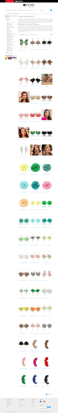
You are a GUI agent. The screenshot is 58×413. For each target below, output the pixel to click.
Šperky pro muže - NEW (9, 53)
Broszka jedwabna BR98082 (23, 368)
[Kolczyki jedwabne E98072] (46, 114)
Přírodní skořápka (9, 23)
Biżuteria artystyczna (10, 39)
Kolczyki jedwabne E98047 (46, 262)
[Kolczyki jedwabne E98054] (35, 309)
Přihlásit (45, 1)
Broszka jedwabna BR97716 (23, 209)
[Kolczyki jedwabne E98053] (23, 309)
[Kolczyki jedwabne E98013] (23, 238)
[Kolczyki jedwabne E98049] (35, 273)
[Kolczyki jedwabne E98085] (35, 149)
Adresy (32, 403)
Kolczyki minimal (9, 24)
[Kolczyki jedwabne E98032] (35, 291)
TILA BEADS (8, 28)
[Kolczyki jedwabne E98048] (23, 273)
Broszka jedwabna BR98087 (46, 386)
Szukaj (19, 401)
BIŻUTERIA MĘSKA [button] (14, 10)
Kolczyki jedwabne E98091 (34, 49)
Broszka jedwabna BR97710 (23, 174)
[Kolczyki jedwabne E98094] (23, 61)
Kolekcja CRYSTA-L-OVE (10, 35)
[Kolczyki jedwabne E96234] (23, 42)
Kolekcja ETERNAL (9, 47)
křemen (8, 25)
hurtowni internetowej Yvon (25, 18)
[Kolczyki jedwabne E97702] (46, 203)
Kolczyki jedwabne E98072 (46, 121)
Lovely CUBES (9, 32)
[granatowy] (14, 57)
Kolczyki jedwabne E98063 (46, 280)
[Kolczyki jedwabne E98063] (46, 273)
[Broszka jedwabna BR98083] (35, 361)
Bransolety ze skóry (10, 51)
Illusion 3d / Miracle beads (11, 41)
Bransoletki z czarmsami (10, 36)
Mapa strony (8, 401)
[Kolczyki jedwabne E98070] (23, 114)
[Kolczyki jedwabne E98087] (46, 149)
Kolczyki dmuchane (10, 38)
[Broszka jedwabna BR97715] (46, 185)
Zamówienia (33, 402)
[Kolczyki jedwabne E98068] (35, 97)
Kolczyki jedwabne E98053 (23, 315)
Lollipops (8, 42)
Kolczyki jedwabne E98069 (46, 103)
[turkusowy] (15, 57)
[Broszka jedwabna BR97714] (35, 185)
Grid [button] (50, 34)
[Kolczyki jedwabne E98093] (46, 42)
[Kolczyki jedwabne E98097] (23, 79)
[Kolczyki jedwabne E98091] (35, 42)
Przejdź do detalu (9, 1)
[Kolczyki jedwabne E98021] (46, 238)
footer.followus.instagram (44, 401)
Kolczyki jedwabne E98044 (23, 262)
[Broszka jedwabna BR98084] (46, 361)
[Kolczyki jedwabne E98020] (35, 238)
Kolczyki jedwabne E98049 (34, 280)
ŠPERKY (7, 17)
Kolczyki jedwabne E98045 (34, 262)
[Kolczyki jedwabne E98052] (46, 291)
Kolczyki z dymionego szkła (11, 33)
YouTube (42, 401)
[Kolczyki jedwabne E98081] (46, 326)
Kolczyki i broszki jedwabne (11, 21)
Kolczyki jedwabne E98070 (23, 121)
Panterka (8, 46)
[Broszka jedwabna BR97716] (23, 203)
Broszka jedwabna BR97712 (46, 174)
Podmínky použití (9, 403)
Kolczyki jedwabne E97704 (34, 227)
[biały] (13, 58)
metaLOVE (8, 29)
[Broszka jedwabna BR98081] (46, 344)
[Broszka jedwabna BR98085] (23, 379)
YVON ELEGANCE (9, 40)
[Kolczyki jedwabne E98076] (46, 132)
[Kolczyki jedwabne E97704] (35, 220)
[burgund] (10, 57)
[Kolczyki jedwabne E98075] (35, 132)
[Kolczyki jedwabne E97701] (35, 203)
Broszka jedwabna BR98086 (34, 386)
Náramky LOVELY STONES (10, 26)
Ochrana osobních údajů (10, 402)
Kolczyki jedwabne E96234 (23, 49)
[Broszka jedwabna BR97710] (23, 167)
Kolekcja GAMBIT (9, 37)
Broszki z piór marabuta (10, 45)
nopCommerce (12, 411)
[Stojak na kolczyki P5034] (46, 79)
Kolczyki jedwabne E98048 (23, 280)
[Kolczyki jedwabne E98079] (35, 326)
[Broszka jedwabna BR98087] (46, 379)
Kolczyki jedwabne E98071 (34, 121)
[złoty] (14, 58)
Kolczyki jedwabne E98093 (46, 49)
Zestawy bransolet (9, 34)
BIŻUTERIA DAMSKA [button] (9, 10)
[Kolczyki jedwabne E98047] (46, 256)
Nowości (20, 402)
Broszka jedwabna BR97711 (34, 174)
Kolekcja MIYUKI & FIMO (10, 43)
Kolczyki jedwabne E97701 (34, 209)
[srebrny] (15, 58)
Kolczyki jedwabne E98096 (46, 68)
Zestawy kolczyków (10, 48)
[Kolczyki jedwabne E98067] (23, 97)
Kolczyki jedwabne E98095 (34, 68)
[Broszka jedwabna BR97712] (46, 167)
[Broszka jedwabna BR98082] (23, 361)
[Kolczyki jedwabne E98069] (46, 97)
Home (6, 13)
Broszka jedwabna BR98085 (23, 386)
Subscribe (41, 408)
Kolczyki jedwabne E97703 (23, 227)
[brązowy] (8, 58)
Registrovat (42, 1)
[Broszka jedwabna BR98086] (35, 379)
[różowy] (13, 57)
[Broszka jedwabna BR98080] (35, 344)
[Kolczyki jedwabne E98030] (23, 291)
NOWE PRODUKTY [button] (20, 10)
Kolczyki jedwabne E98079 (34, 333)
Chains (8, 22)
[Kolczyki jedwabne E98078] (23, 326)
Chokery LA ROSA (9, 44)
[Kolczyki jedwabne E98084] (23, 149)
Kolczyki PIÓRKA (9, 30)
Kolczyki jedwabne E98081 (46, 333)
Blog (19, 403)
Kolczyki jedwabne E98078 (23, 333)
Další (51, 394)
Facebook (40, 401)
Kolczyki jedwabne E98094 (23, 68)
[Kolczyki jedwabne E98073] (23, 132)
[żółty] (6, 57)
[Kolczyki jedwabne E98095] (35, 61)
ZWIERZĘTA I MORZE (9, 50)
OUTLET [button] (34, 10)
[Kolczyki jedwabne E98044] (23, 256)
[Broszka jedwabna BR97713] (23, 185)
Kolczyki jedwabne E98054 (34, 315)
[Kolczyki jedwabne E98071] (35, 114)
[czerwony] (8, 57)
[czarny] (10, 58)
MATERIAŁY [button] (24, 10)
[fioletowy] (11, 57)
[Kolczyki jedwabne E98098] (35, 79)
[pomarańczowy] (7, 57)
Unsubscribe (45, 408)
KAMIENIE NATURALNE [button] (29, 10)
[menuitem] (9, 10)
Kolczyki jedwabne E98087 (46, 156)
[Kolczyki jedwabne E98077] (46, 309)
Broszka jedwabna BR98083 (34, 368)
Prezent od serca (9, 31)
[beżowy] (7, 58)
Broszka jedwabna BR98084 (46, 368)
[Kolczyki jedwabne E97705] (46, 220)
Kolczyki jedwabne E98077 (46, 315)
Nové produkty (8, 19)
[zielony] (6, 58)
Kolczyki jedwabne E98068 (34, 103)
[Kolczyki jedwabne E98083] (23, 344)
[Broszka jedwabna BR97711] (35, 167)
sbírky (7, 20)
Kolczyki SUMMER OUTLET (10, 27)
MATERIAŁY (7, 18)
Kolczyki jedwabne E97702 (46, 209)
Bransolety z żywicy (10, 49)
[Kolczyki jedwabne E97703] (23, 220)
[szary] (11, 58)
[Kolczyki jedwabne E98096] (46, 61)
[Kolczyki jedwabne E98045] (35, 256)
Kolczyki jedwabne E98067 (23, 103)
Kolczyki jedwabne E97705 (46, 227)
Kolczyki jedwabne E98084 (23, 156)
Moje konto (33, 401)
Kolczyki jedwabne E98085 (34, 156)
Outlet (7, 52)
